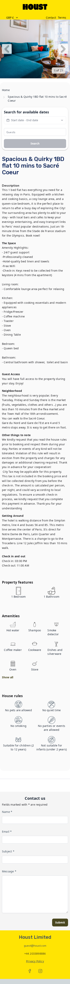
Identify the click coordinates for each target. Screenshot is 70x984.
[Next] (63, 49)
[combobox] (24, 18)
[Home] (35, 7)
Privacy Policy (35, 961)
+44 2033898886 (35, 953)
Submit (60, 922)
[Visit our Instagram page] (40, 971)
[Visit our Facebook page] (30, 971)
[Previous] (7, 49)
